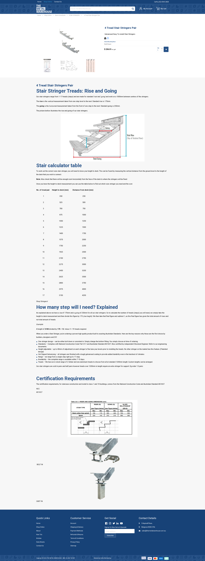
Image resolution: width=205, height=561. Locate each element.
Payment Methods (76, 531)
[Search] (133, 8)
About (38, 531)
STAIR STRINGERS (74, 15)
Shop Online (48, 2)
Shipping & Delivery (76, 527)
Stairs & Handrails (60, 15)
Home (39, 2)
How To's (39, 534)
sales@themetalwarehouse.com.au (153, 531)
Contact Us (58, 2)
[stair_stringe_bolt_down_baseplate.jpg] (47, 65)
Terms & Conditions (77, 538)
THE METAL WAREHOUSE (54, 558)
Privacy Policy (75, 542)
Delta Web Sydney (106, 558)
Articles (38, 538)
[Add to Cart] (166, 49)
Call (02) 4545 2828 (161, 2)
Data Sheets (40, 542)
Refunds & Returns (76, 534)
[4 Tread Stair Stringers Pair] (68, 40)
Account (73, 523)
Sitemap (73, 546)
